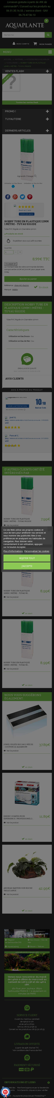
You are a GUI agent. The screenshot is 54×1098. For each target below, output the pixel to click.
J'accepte (27, 566)
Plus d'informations (13, 551)
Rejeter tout (27, 558)
